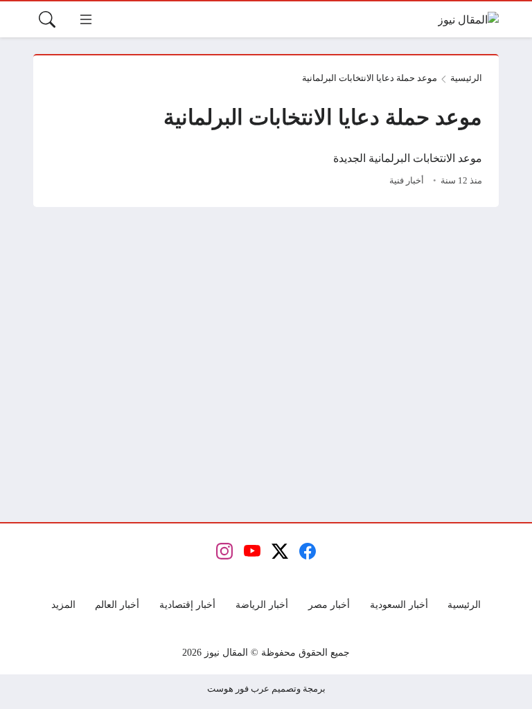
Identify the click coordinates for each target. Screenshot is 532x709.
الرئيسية (466, 78)
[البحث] (47, 19)
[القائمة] (86, 19)
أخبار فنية (406, 181)
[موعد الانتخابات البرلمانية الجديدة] (378, 170)
